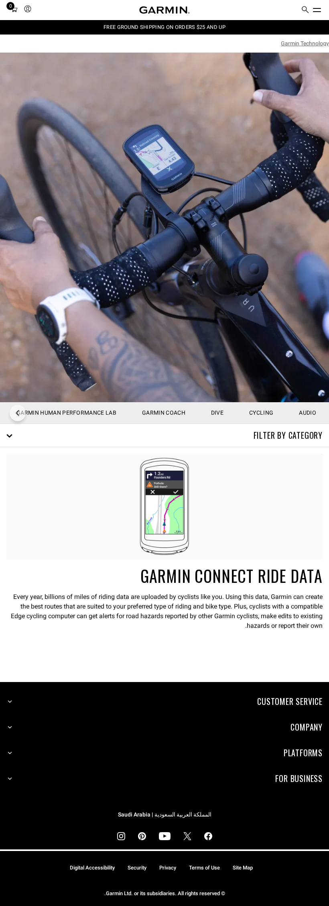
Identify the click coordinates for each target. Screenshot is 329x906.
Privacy (167, 868)
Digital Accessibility (92, 868)
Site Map (243, 868)
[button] (164, 435)
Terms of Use (204, 868)
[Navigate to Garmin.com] (164, 10)
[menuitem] (305, 10)
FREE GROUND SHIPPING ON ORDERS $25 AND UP (164, 27)
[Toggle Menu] (324, 8)
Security (137, 868)
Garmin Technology (305, 43)
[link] (164, 227)
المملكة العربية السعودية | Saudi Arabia (164, 814)
